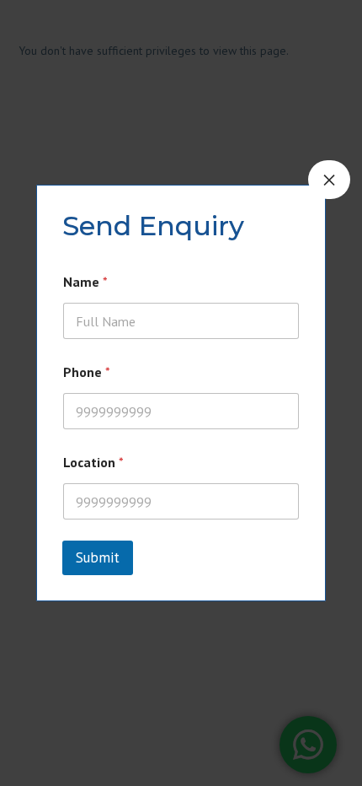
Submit (98, 557)
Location (93, 463)
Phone (86, 372)
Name (85, 282)
